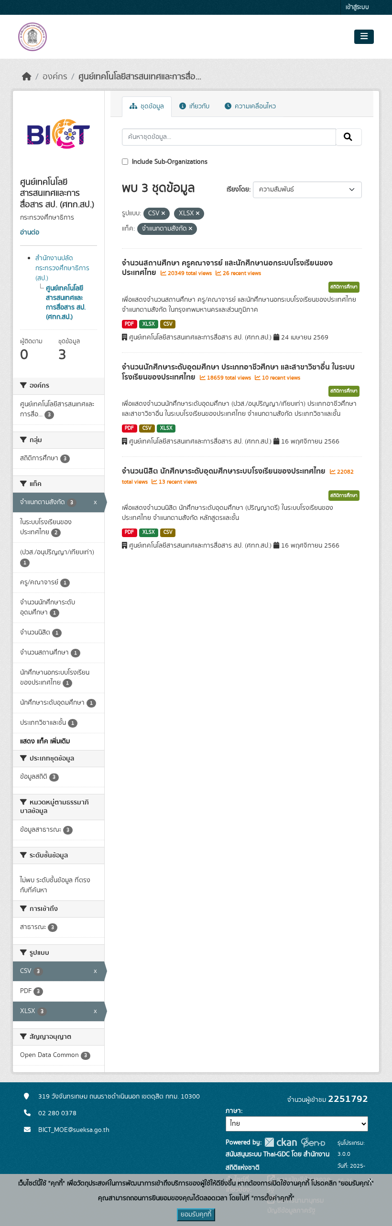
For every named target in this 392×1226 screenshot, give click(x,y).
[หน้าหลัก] (27, 77)
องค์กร (55, 77)
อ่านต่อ (29, 232)
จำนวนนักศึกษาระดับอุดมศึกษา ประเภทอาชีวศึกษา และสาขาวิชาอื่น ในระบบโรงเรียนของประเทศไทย (238, 372)
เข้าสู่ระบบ (357, 7)
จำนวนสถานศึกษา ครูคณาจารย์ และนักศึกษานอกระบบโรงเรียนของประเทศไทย (227, 268)
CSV (168, 324)
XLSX (148, 324)
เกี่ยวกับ (198, 106)
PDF (129, 324)
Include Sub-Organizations (168, 162)
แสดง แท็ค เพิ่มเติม (45, 741)
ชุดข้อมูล (151, 106)
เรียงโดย (238, 189)
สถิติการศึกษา (344, 287)
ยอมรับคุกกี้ (196, 1214)
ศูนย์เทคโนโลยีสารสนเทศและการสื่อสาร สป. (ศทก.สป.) (66, 303)
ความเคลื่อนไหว (254, 106)
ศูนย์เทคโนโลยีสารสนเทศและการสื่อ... (139, 77)
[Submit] (349, 137)
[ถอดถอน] (163, 214)
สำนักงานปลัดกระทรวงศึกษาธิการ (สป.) (62, 268)
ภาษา (233, 1111)
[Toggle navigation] (364, 37)
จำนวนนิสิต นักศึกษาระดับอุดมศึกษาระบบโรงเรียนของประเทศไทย (224, 471)
